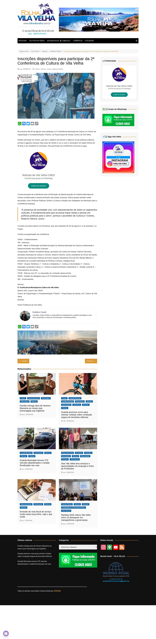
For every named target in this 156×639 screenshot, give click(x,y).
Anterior (24, 361)
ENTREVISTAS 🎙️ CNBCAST (58, 41)
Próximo (90, 361)
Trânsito (64, 408)
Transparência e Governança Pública (73, 507)
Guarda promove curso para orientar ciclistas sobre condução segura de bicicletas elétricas (76, 414)
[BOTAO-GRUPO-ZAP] (78, 560)
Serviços (86, 405)
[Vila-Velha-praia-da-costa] (98, 19)
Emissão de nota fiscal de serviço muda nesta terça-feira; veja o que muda (36, 514)
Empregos (88, 453)
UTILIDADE (89, 41)
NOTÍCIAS (23, 41)
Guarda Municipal (75, 398)
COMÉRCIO (77, 41)
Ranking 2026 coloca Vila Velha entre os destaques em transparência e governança (76, 517)
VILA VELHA (75, 459)
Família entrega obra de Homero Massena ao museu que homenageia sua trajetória (35, 408)
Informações (24, 401)
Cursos (64, 398)
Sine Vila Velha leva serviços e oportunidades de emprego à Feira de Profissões (77, 466)
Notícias (43, 69)
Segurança (76, 405)
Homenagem (46, 398)
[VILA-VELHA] (39, 170)
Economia (79, 453)
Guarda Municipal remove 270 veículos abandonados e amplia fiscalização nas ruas (34, 463)
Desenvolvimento (33, 398)
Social (49, 69)
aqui (84, 146)
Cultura (37, 69)
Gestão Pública (67, 504)
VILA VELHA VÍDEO (37, 41)
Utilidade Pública (57, 69)
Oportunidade (66, 405)
